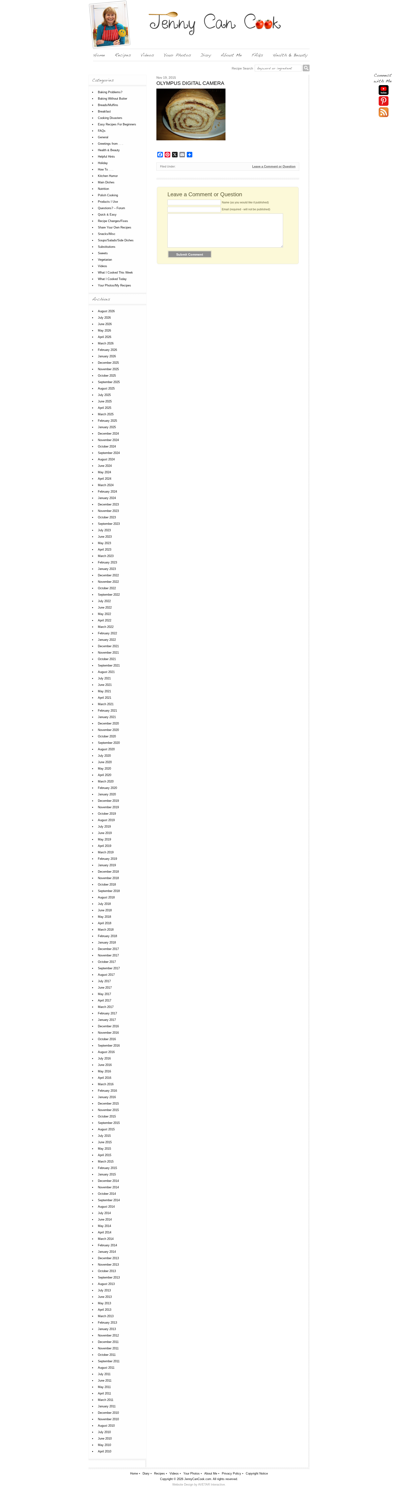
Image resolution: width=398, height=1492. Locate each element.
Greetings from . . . (110, 143)
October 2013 (107, 1271)
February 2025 (107, 420)
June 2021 (105, 685)
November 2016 (108, 1032)
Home (134, 1473)
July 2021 (104, 678)
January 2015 (107, 1174)
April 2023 (104, 549)
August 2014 (106, 1206)
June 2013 (105, 1297)
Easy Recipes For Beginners (117, 124)
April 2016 (104, 1077)
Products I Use (108, 201)
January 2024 (107, 498)
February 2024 (107, 491)
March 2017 (106, 1007)
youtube (384, 90)
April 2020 (104, 775)
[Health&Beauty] (290, 55)
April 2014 (104, 1232)
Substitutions (106, 246)
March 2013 (106, 1316)
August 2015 (106, 1129)
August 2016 (106, 1052)
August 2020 (106, 749)
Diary (146, 1473)
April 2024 (104, 478)
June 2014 (105, 1219)
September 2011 (109, 1361)
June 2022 (105, 607)
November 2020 (108, 730)
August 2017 (106, 974)
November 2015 (108, 1110)
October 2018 (107, 884)
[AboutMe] (231, 55)
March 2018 (106, 929)
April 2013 (104, 1309)
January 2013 (107, 1329)
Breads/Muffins (108, 105)
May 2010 (104, 1445)
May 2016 (104, 1071)
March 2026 (106, 343)
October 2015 (107, 1116)
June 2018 (105, 910)
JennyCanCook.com (197, 1479)
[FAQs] (257, 55)
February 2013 (107, 1322)
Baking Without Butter (112, 98)
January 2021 (107, 717)
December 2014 (108, 1181)
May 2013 (104, 1303)
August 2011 (106, 1367)
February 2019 (107, 858)
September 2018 (109, 891)
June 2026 (105, 324)
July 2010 (104, 1432)
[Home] (99, 55)
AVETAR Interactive (211, 1484)
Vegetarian (105, 259)
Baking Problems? (110, 92)
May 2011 (104, 1387)
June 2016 (105, 1065)
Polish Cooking (108, 195)
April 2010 (104, 1451)
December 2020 (108, 723)
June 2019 (105, 833)
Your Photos (191, 1473)
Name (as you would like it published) (245, 202)
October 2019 (107, 813)
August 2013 (106, 1284)
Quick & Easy (107, 214)
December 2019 (108, 800)
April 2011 (104, 1393)
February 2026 (107, 350)
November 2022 (108, 581)
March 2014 (106, 1239)
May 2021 (104, 691)
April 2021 (104, 697)
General (103, 137)
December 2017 (108, 949)
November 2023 (108, 511)
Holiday (103, 163)
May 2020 (104, 768)
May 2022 (104, 614)
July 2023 (104, 530)
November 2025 (108, 369)
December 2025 (108, 362)
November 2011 (108, 1348)
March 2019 (106, 852)
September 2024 (109, 453)
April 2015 (104, 1155)
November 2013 (108, 1264)
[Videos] (147, 55)
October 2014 (107, 1193)
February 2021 (107, 710)
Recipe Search (242, 68)
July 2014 (104, 1213)
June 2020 (105, 762)
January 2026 (107, 356)
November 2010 (108, 1419)
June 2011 (104, 1380)
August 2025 (106, 388)
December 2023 (108, 504)
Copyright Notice (257, 1473)
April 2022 (104, 620)
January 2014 (107, 1251)
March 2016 (106, 1084)
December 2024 (108, 433)
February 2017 (107, 1013)
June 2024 (105, 466)
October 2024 (107, 446)
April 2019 (104, 846)
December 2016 (108, 1026)
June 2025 (105, 401)
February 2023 (107, 562)
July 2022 (104, 601)
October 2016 (107, 1039)
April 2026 (104, 337)
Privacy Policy (231, 1473)
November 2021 (108, 652)
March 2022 (106, 627)
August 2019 (106, 820)
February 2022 (107, 633)
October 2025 (107, 375)
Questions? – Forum (111, 208)
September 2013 (109, 1277)
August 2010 (106, 1425)
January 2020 (107, 794)
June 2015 (105, 1142)
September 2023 (109, 523)
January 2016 (107, 1097)
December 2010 (108, 1412)
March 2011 (105, 1400)
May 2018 (104, 916)
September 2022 (109, 594)
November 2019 (108, 807)
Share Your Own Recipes (114, 227)
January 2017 (107, 1020)
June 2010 (105, 1438)
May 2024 (104, 472)
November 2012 (108, 1335)
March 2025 (106, 414)
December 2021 (108, 646)
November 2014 (108, 1187)
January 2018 (107, 942)
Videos (102, 266)
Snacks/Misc (106, 234)
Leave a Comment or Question (274, 166)
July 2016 (104, 1058)
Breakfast (104, 111)
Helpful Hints (106, 156)
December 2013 (108, 1258)
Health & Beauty (109, 150)
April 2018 (104, 923)
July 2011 (104, 1374)
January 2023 (107, 569)
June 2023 (105, 536)
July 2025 (104, 395)
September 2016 (109, 1045)
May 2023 (104, 543)
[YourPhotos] (177, 55)
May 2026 (104, 330)
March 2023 (106, 556)
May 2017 (104, 994)
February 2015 (107, 1168)
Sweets (103, 253)
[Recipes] (123, 55)
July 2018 (104, 904)
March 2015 (106, 1161)
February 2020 (107, 788)
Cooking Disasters (110, 118)
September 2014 (109, 1200)
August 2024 (106, 459)
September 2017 (109, 968)
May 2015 (104, 1148)
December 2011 (108, 1342)
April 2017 (104, 1000)
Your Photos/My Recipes (114, 285)
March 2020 (106, 781)
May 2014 (104, 1226)
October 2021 (107, 659)
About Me (210, 1473)
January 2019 (107, 865)
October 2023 (107, 517)
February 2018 (107, 936)
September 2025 (109, 382)
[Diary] (206, 55)
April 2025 (104, 408)
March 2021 (106, 704)
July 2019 (104, 826)
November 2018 (108, 878)
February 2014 (107, 1245)
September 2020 (109, 743)
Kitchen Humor (108, 176)
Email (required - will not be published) (246, 209)
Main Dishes (106, 182)
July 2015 (104, 1135)
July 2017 (104, 981)
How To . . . (105, 169)
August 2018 (106, 897)
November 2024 (108, 440)
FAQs (101, 131)
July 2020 (104, 755)
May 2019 (104, 839)
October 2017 (107, 962)
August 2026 (106, 311)
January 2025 (107, 427)
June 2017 (105, 987)
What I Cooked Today (112, 279)
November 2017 (108, 955)
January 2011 (107, 1406)
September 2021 (109, 665)
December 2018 (108, 871)
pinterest (384, 101)
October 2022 (107, 588)
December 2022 (108, 575)
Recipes (159, 1473)
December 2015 (108, 1103)
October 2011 (107, 1354)
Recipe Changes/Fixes (113, 221)
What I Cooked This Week (115, 272)
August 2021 (106, 672)
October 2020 (107, 736)
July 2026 (104, 317)
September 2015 (109, 1123)
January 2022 (107, 639)
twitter (384, 112)
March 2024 (106, 485)
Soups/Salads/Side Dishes (116, 240)
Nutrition (103, 188)
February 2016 (107, 1090)
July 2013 (104, 1290)
